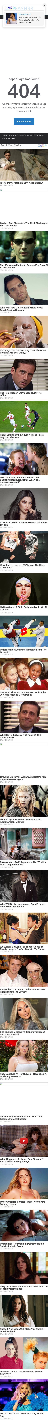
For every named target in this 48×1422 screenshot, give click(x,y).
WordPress (10, 138)
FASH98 (21, 135)
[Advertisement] (24, 44)
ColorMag (39, 135)
